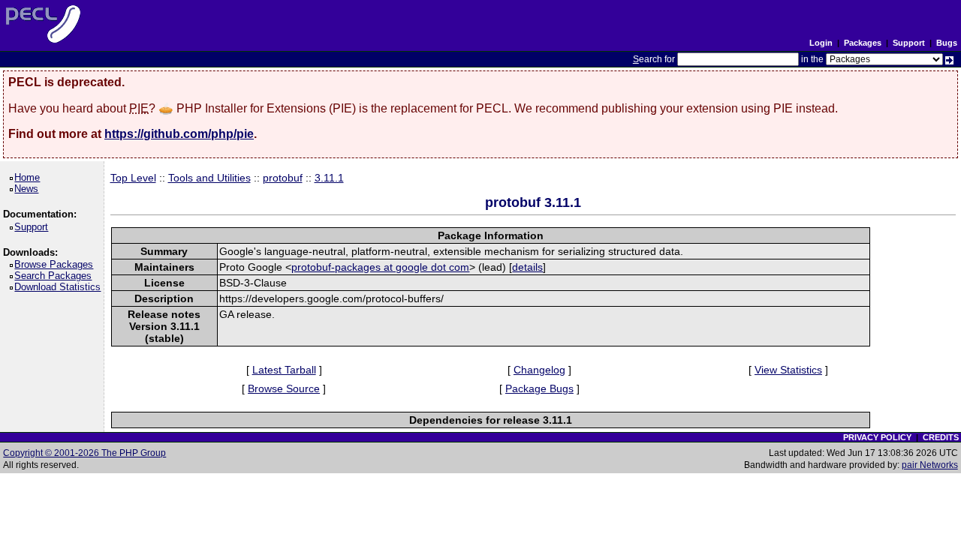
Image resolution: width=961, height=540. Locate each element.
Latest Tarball (284, 370)
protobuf (283, 178)
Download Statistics (60, 286)
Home (30, 177)
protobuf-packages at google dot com (380, 267)
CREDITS (941, 437)
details (527, 267)
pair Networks (930, 465)
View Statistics (788, 370)
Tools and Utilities (209, 178)
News (29, 188)
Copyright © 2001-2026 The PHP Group (84, 453)
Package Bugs (539, 388)
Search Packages (55, 275)
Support (909, 42)
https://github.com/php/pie (179, 134)
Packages (862, 42)
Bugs (946, 42)
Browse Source (284, 388)
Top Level (133, 178)
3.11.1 (329, 178)
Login (821, 42)
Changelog (539, 370)
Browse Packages (56, 264)
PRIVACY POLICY (877, 437)
